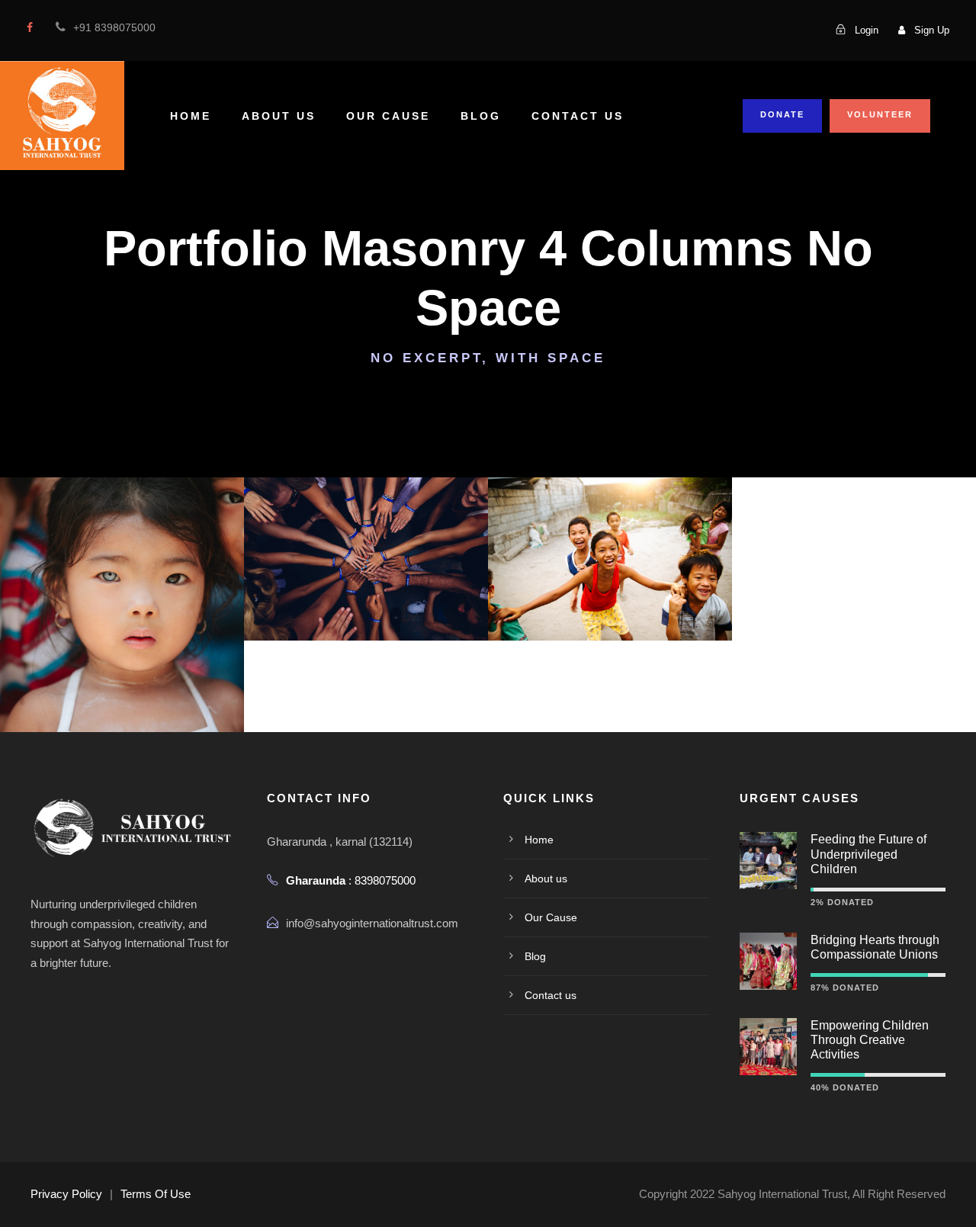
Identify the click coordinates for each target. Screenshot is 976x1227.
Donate (782, 114)
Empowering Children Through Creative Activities (870, 1040)
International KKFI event (122, 583)
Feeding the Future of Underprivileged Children (868, 854)
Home (190, 116)
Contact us (577, 116)
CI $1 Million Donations (610, 537)
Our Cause (388, 116)
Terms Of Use (155, 1193)
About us (279, 116)
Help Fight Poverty (366, 537)
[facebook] (30, 27)
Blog (481, 116)
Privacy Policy (66, 1193)
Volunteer (880, 114)
